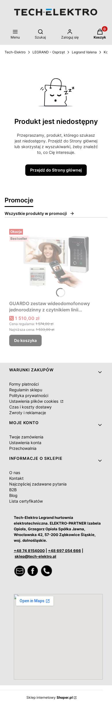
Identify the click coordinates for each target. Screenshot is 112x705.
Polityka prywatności (28, 395)
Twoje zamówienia (26, 436)
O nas (14, 472)
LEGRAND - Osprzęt (48, 52)
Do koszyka (25, 340)
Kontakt (16, 478)
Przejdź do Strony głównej (56, 170)
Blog (13, 495)
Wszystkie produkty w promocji (36, 213)
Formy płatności (24, 384)
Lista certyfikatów (26, 501)
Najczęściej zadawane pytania (38, 484)
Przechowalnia (22, 448)
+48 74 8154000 (29, 550)
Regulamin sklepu (25, 389)
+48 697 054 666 (64, 550)
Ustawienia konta (25, 442)
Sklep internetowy (49, 697)
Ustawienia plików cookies (34, 401)
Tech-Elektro (15, 52)
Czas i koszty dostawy (30, 406)
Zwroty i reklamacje (27, 412)
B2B (13, 489)
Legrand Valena (84, 52)
